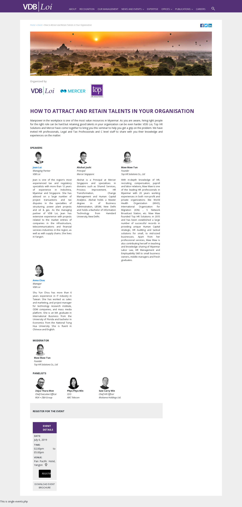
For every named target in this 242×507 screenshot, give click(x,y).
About (72, 9)
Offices (165, 9)
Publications (183, 9)
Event (39, 25)
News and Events (132, 9)
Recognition (87, 9)
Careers (201, 9)
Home (32, 25)
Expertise (152, 9)
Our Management (108, 9)
